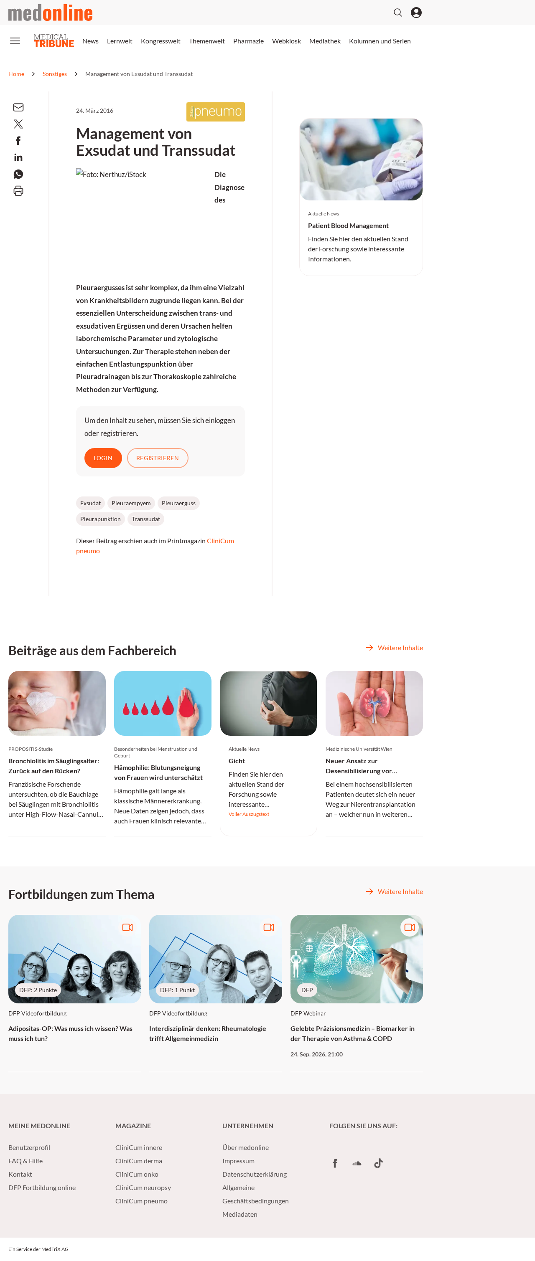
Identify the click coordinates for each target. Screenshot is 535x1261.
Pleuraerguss (179, 502)
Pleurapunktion (100, 518)
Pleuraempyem (131, 502)
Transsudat (146, 518)
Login (103, 457)
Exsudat (90, 502)
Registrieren (157, 457)
